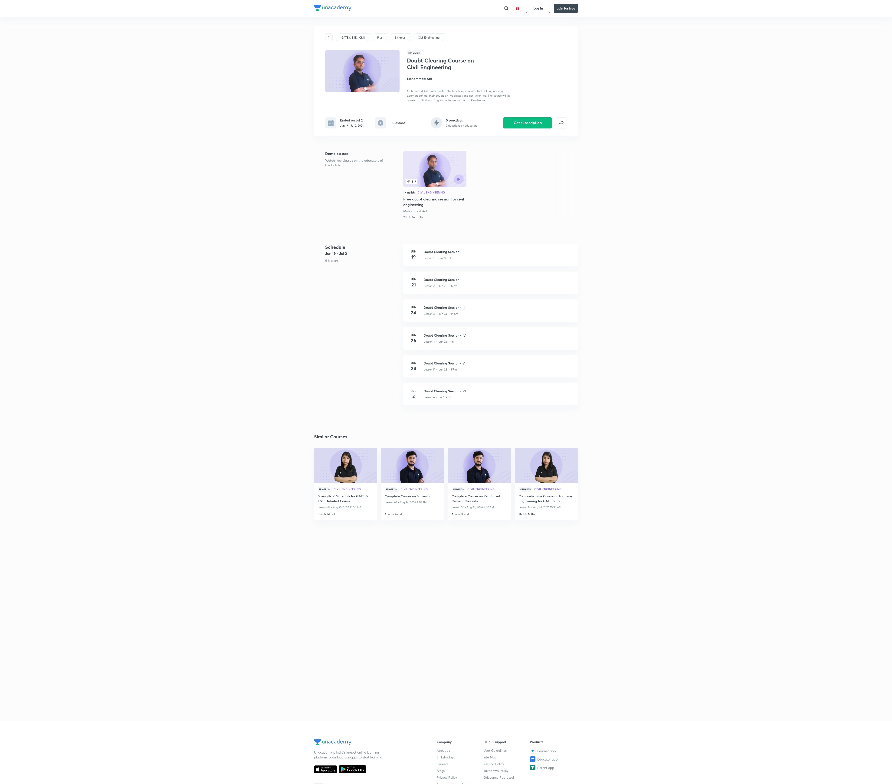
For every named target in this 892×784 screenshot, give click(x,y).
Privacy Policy (447, 777)
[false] (561, 122)
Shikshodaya (446, 757)
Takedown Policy (495, 770)
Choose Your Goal (385, 8)
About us (443, 750)
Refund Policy (493, 764)
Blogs (441, 770)
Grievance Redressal (498, 777)
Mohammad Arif (415, 211)
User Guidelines (495, 750)
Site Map (490, 757)
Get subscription (528, 122)
